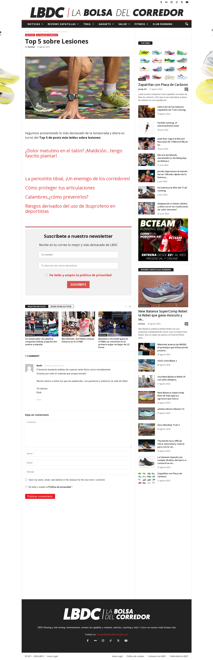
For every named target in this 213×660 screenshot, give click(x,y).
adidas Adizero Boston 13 (170, 408)
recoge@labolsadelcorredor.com (112, 634)
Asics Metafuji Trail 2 (168, 424)
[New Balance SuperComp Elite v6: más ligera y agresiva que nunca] (146, 397)
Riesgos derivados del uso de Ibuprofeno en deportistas (70, 208)
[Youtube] (187, 2)
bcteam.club (170, 627)
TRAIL (87, 24)
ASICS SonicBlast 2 (167, 360)
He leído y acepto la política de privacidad (80, 275)
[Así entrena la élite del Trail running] (146, 192)
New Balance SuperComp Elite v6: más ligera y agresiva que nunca (170, 395)
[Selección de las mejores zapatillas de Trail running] (146, 111)
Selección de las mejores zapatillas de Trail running (171, 108)
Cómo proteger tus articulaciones (60, 188)
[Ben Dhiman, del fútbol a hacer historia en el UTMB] (78, 323)
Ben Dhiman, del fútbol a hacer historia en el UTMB (78, 340)
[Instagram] (172, 2)
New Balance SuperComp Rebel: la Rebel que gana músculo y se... (163, 315)
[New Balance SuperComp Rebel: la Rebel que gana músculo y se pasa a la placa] (163, 291)
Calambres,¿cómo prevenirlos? (56, 197)
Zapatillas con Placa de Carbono (163, 84)
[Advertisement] (78, 168)
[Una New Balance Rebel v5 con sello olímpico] (146, 381)
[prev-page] (126, 306)
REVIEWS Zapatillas (62, 24)
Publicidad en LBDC (179, 656)
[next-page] (130, 306)
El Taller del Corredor (40, 31)
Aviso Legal (117, 656)
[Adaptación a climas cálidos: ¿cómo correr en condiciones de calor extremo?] (146, 208)
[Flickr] (166, 2)
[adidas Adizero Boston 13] (146, 413)
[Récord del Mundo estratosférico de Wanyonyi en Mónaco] (146, 159)
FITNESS (140, 24)
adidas (142, 79)
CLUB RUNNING (162, 24)
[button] (186, 24)
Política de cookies (135, 656)
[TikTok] (177, 2)
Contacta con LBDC (157, 656)
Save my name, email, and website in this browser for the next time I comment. (67, 480)
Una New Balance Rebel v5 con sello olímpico (171, 378)
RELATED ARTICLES (37, 306)
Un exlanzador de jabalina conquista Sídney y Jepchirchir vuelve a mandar (41, 341)
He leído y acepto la (50, 487)
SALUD (122, 24)
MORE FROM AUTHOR (61, 306)
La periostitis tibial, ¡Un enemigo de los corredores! (77, 178)
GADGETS (105, 24)
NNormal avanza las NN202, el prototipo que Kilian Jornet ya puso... (172, 347)
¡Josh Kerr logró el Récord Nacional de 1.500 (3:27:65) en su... (172, 141)
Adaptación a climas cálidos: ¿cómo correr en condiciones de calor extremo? (172, 206)
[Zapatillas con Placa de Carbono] (163, 64)
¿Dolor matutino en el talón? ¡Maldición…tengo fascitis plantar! (73, 153)
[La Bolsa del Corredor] (107, 12)
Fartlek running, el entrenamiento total (168, 124)
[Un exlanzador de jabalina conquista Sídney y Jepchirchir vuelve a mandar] (41, 323)
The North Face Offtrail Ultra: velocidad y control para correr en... (170, 443)
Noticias (30, 35)
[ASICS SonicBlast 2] (146, 365)
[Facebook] (161, 2)
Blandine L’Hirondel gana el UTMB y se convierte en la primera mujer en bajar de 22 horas (113, 343)
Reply (39, 400)
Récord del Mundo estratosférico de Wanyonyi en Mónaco (172, 157)
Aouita (141, 323)
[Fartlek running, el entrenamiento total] (146, 127)
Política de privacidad (60, 487)
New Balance (144, 306)
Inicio (27, 31)
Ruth (39, 365)
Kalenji (31, 47)
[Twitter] (182, 2)
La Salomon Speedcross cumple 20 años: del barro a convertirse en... (171, 460)
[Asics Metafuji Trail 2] (146, 429)
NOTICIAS (34, 24)
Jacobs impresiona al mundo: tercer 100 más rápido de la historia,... (172, 174)
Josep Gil (142, 89)
